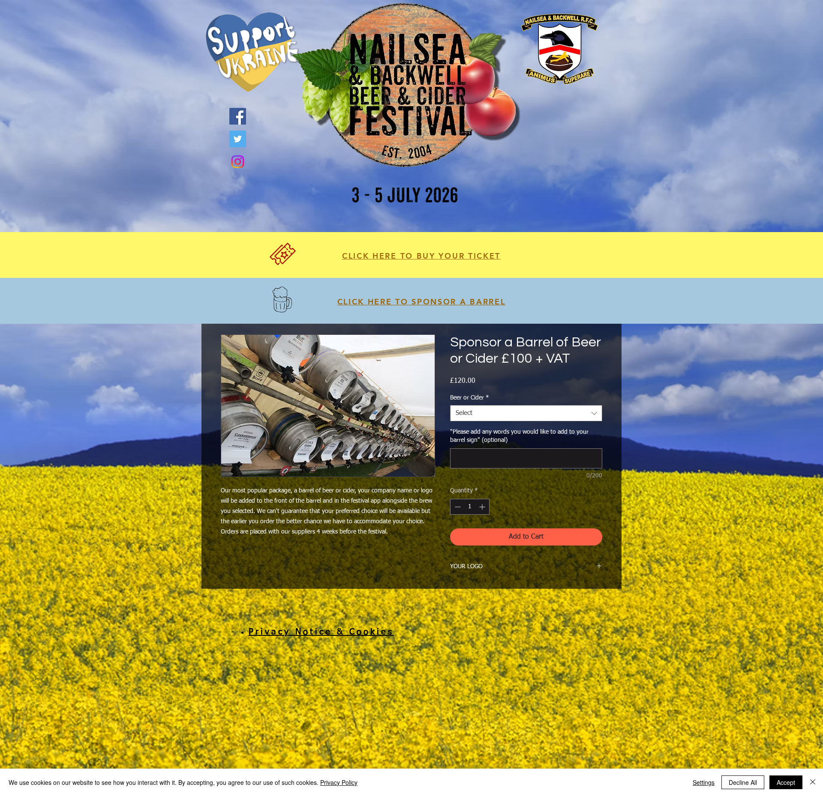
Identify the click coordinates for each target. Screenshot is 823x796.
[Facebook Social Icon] (237, 116)
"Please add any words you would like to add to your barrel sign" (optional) (519, 436)
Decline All (743, 782)
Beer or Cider (469, 398)
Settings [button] (704, 782)
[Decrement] (456, 506)
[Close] (813, 782)
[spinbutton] (470, 506)
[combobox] (526, 413)
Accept (786, 782)
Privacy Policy (338, 782)
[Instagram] (237, 161)
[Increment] (483, 506)
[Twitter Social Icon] (237, 139)
